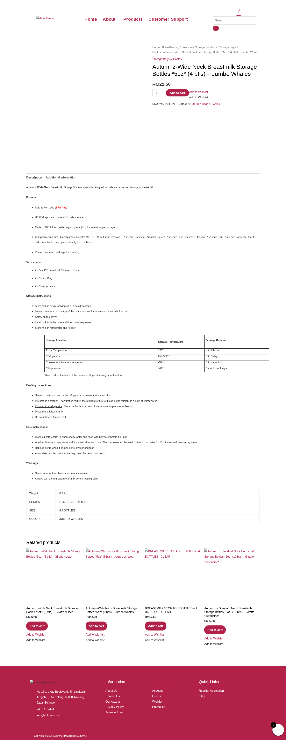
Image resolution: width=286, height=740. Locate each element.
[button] (110, 19)
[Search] (216, 28)
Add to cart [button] (37, 626)
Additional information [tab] (61, 177)
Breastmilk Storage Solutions (199, 47)
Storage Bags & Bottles (167, 59)
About (109, 19)
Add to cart (177, 92)
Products (133, 19)
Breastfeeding (170, 47)
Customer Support (168, 19)
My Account (162, 682)
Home (90, 19)
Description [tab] (34, 177)
